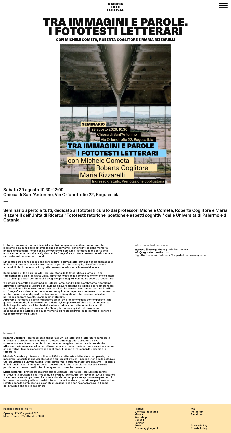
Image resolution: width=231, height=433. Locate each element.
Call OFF (140, 420)
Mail (193, 409)
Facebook (197, 414)
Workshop (141, 417)
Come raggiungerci (146, 428)
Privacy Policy (199, 425)
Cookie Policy (199, 428)
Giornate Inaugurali (146, 411)
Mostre (139, 414)
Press (138, 425)
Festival (139, 409)
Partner (139, 423)
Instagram (197, 411)
